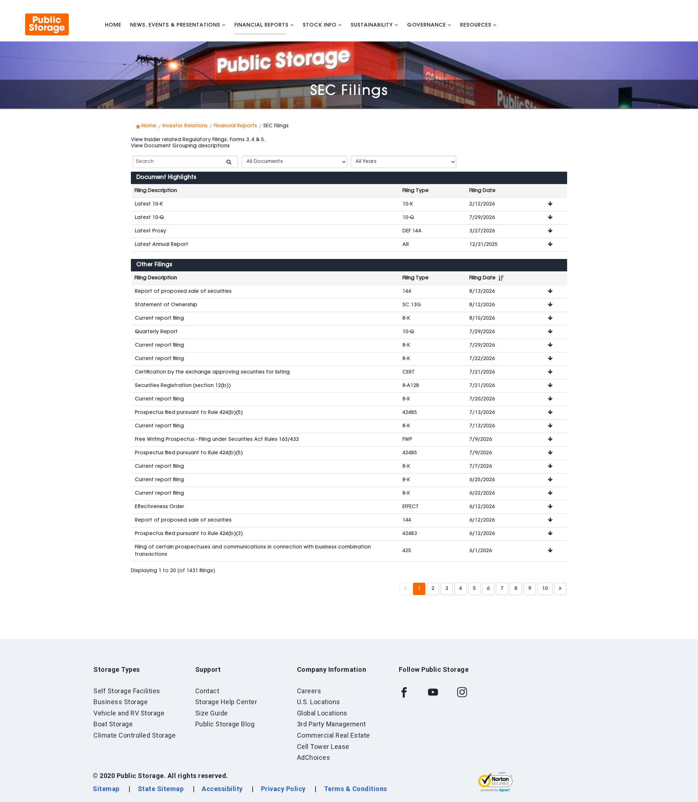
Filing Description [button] (156, 278)
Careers (309, 691)
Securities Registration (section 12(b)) (183, 385)
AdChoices (313, 757)
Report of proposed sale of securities (183, 291)
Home (113, 25)
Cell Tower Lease (323, 746)
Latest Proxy (150, 231)
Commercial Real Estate (333, 735)
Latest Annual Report (161, 244)
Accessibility (222, 789)
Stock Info (320, 25)
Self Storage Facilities (126, 691)
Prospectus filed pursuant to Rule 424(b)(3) (189, 533)
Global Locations (322, 713)
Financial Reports (262, 25)
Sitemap (106, 789)
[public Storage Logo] (47, 16)
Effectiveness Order (159, 507)
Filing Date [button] (482, 278)
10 (545, 588)
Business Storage (120, 702)
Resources (476, 25)
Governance (427, 25)
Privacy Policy (283, 789)
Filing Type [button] (415, 278)
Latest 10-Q (149, 217)
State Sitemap (161, 789)
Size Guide (211, 713)
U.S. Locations (318, 702)
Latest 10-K (149, 204)
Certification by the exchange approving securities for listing (212, 372)
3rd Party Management (331, 724)
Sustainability (373, 25)
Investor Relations (185, 126)
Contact (207, 691)
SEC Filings (349, 92)
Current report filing (159, 318)
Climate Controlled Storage (134, 735)
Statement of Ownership (166, 305)
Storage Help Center (226, 702)
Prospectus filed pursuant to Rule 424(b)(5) (189, 412)
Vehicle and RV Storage (128, 713)
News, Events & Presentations (176, 25)
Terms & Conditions (355, 789)
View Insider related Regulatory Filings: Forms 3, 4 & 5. (198, 140)
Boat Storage (113, 724)
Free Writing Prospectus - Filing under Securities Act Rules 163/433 (217, 439)
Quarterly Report (156, 332)
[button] (550, 204)
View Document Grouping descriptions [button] (180, 146)
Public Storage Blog (225, 724)
